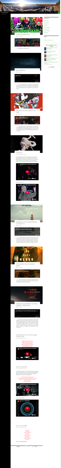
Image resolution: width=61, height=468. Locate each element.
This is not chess (46, 22)
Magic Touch (51, 12)
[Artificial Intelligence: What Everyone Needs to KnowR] (45, 55)
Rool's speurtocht (4, 12)
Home (36, 12)
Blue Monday (21, 367)
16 (32, 446)
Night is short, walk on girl (26, 111)
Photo (39, 12)
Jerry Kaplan (48, 56)
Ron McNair (21, 160)
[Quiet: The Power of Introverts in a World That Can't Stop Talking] (45, 59)
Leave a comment (19, 36)
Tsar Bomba (46, 25)
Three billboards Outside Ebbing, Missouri (27, 304)
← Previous (18, 446)
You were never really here (25, 265)
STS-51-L (25, 158)
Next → (36, 446)
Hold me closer (46, 20)
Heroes (19, 153)
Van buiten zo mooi (47, 30)
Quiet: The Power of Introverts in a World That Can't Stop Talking (51, 59)
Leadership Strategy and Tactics (51, 51)
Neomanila (20, 70)
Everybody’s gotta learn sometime (26, 336)
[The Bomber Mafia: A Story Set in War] (45, 48)
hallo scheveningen (47, 27)
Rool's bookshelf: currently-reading (51, 45)
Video (44, 12)
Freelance (55, 12)
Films (42, 12)
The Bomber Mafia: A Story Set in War (51, 47)
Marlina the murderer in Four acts (26, 223)
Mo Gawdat (48, 63)
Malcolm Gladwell (49, 48)
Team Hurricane (23, 35)
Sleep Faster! (46, 32)
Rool (47, 12)
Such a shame (21, 426)
